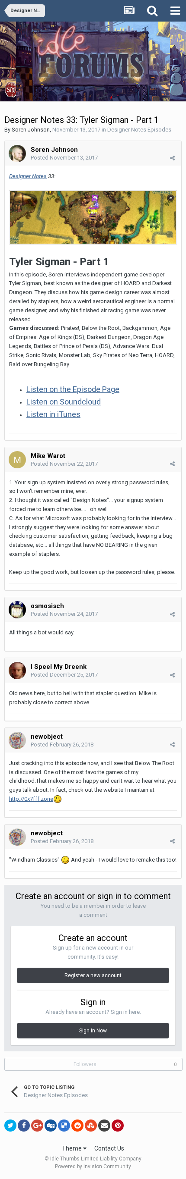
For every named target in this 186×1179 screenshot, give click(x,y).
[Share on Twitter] (10, 1125)
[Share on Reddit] (77, 1125)
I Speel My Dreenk (59, 667)
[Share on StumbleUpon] (91, 1125)
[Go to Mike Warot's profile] (17, 459)
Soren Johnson (31, 129)
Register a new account (93, 975)
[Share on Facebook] (24, 1125)
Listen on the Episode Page (72, 389)
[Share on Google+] (37, 1125)
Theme (72, 1148)
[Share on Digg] (51, 1125)
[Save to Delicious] (64, 1125)
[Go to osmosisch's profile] (17, 609)
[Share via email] (104, 1125)
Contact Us (109, 1148)
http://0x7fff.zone (31, 799)
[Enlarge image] (93, 217)
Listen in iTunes (53, 414)
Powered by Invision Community (93, 1166)
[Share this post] (172, 158)
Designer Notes (28, 176)
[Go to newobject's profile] (17, 740)
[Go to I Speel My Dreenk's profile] (17, 670)
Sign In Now (93, 1031)
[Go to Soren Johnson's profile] (17, 153)
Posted (64, 157)
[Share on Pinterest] (118, 1125)
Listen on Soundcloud (63, 401)
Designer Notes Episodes (139, 129)
